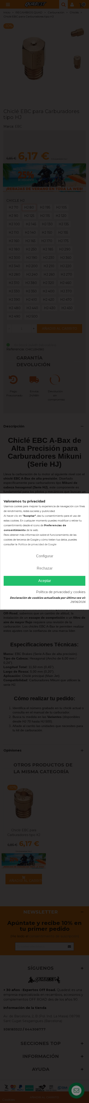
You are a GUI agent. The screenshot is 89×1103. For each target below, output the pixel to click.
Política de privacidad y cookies (60, 592)
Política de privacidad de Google (37, 544)
